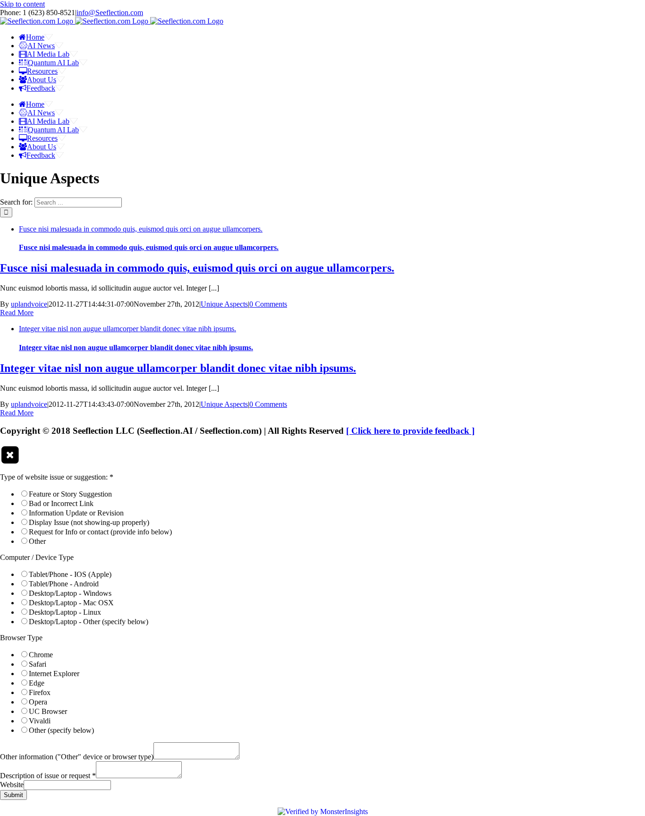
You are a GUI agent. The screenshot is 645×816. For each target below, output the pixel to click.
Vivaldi (40, 721)
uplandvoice (29, 304)
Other (37, 541)
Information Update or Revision (76, 513)
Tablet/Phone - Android (64, 584)
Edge (36, 683)
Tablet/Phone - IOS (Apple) (70, 574)
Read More (17, 313)
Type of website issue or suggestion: (56, 477)
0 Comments (268, 304)
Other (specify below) (61, 730)
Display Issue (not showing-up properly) (89, 522)
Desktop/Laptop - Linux (65, 612)
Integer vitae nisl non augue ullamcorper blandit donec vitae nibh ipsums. (127, 329)
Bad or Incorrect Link (61, 503)
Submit (13, 795)
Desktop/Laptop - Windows (70, 593)
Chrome (41, 655)
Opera (38, 702)
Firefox (40, 692)
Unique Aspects (224, 304)
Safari (37, 664)
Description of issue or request (48, 776)
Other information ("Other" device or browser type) (76, 757)
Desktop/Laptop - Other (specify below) (88, 622)
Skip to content (22, 4)
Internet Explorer (54, 674)
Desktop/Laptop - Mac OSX (71, 603)
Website (12, 785)
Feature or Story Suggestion (70, 494)
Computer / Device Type (37, 557)
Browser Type (21, 638)
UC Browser (48, 711)
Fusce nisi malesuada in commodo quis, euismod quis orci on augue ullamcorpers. (141, 229)
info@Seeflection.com (109, 13)
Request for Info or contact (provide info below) (100, 532)
